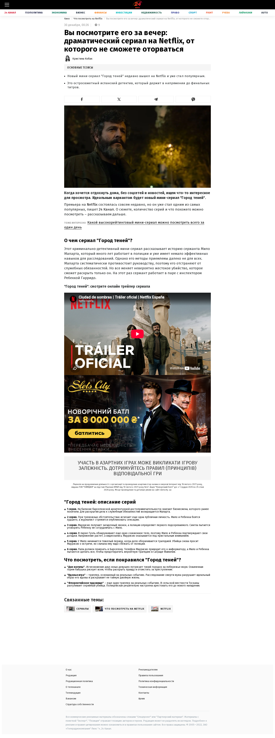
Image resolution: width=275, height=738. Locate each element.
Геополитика (34, 12)
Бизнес (80, 12)
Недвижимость (151, 12)
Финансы (100, 12)
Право (175, 12)
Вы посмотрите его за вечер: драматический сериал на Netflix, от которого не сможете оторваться (158, 18)
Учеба (226, 12)
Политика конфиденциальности (156, 681)
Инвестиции (124, 12)
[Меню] (7, 4)
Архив (141, 698)
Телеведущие (73, 692)
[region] (91, 637)
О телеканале (73, 687)
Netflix (92, 204)
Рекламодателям (148, 669)
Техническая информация (152, 687)
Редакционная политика (79, 681)
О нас (69, 669)
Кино (67, 18)
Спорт (193, 12)
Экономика (59, 12)
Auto (264, 12)
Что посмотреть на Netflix (88, 18)
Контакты (143, 692)
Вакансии (71, 698)
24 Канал (10, 12)
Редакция (71, 675)
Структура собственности (80, 704)
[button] (82, 99)
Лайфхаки (245, 12)
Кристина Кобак (82, 58)
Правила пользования (150, 675)
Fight (209, 12)
